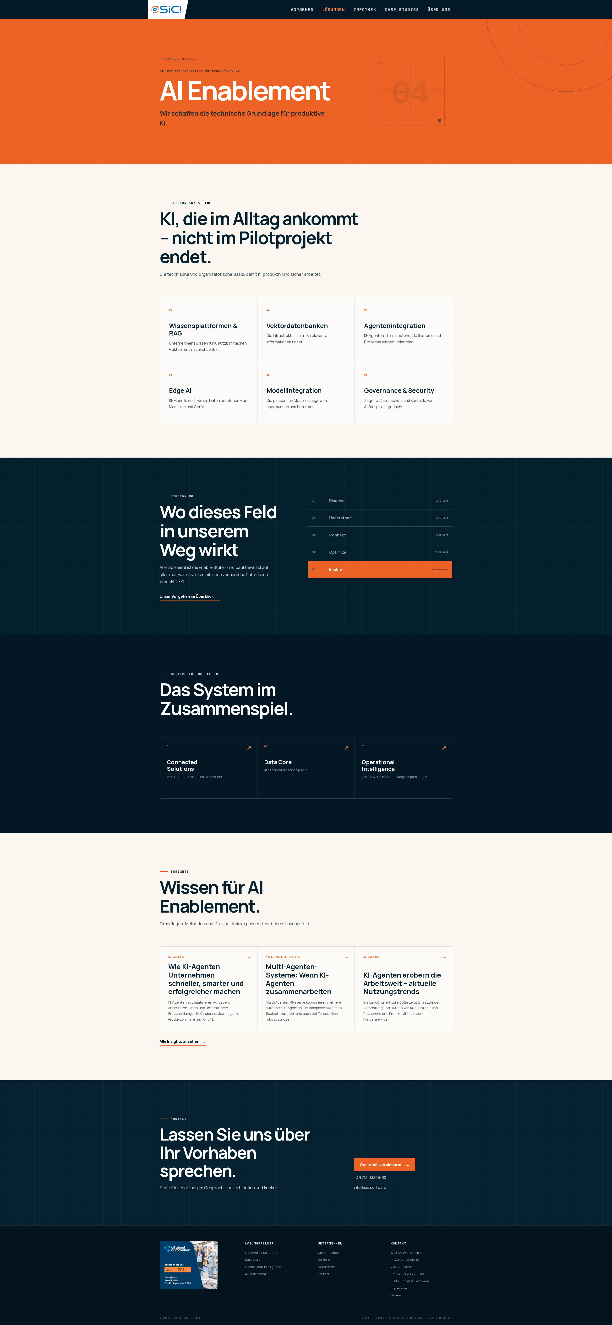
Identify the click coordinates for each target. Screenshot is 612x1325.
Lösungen (333, 9)
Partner (323, 1274)
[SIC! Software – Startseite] (168, 9)
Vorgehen (302, 9)
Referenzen (327, 1267)
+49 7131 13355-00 (370, 1177)
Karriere (324, 1259)
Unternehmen (328, 1252)
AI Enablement (255, 1274)
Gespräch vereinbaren (385, 1164)
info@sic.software (370, 1187)
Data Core (252, 1259)
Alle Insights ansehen (183, 1041)
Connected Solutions (261, 1252)
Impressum (399, 1288)
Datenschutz (401, 1295)
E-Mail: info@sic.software (410, 1281)
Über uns (439, 9)
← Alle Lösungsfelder (178, 58)
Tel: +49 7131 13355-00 (407, 1274)
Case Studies (402, 9)
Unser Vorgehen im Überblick (190, 596)
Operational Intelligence (263, 1267)
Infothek (365, 9)
